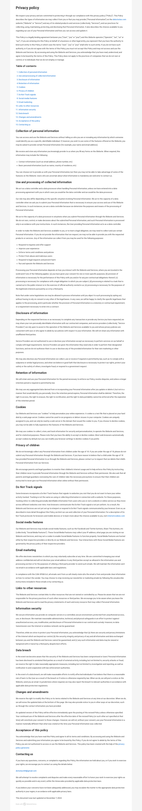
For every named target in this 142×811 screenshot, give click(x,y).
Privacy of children (26, 91)
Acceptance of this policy (29, 121)
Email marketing (25, 102)
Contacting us (24, 125)
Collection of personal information (33, 72)
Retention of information (29, 83)
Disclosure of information (29, 79)
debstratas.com (119, 19)
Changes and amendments (30, 117)
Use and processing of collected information (37, 76)
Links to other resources (29, 106)
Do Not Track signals (27, 94)
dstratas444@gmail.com (26, 771)
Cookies (22, 87)
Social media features (28, 98)
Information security (27, 110)
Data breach (24, 113)
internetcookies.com (116, 516)
